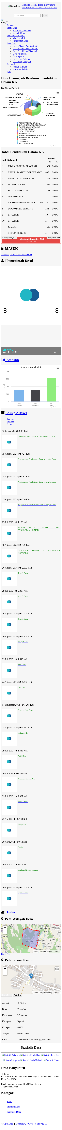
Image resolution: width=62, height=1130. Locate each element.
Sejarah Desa (19, 33)
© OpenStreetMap (46, 951)
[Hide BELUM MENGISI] (25, 143)
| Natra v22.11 (40, 1123)
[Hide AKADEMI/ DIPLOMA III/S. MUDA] (31, 135)
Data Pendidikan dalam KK (25, 48)
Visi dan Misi (19, 38)
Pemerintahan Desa (16, 35)
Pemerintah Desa (20, 41)
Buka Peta (6, 954)
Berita (9, 1101)
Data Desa (11, 43)
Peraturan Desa (14, 1112)
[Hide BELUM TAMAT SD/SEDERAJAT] (31, 125)
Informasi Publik (20, 69)
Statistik (12, 360)
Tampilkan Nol (54, 238)
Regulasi (11, 64)
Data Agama (18, 56)
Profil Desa (12, 28)
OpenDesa (8, 1123)
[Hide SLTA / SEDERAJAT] (26, 131)
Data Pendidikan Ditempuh (25, 51)
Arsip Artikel (16, 413)
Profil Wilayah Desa (22, 30)
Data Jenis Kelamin (21, 59)
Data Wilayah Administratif (25, 46)
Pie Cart (15, 88)
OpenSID (57, 951)
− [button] (5, 932)
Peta (9, 72)
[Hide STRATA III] (22, 141)
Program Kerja (13, 1106)
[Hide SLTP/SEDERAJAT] (26, 129)
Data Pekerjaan (20, 54)
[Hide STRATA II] (22, 139)
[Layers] (57, 928)
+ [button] (5, 927)
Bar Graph (6, 88)
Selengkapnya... (9, 238)
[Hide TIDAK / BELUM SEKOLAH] (29, 123)
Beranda (11, 25)
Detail (16, 995)
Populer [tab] (10, 421)
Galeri (11, 912)
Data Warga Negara (22, 61)
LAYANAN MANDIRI (21, 254)
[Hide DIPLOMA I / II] (23, 133)
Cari (45, 15)
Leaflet (36, 951)
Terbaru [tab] (10, 419)
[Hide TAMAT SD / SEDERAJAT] (28, 127)
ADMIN (5, 254)
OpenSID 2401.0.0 (24, 1123)
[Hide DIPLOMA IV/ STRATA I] (27, 137)
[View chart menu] (58, 92)
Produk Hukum (20, 66)
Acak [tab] (9, 424)
